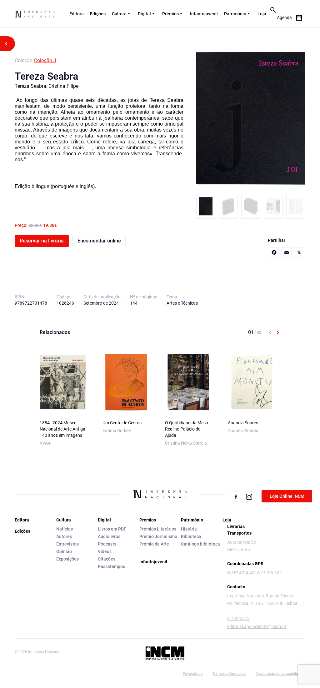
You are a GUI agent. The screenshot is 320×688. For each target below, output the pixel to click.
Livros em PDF (112, 528)
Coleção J (45, 60)
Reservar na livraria (42, 241)
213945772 (238, 618)
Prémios (170, 13)
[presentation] (270, 332)
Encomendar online (99, 241)
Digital (144, 13)
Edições (98, 13)
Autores (64, 536)
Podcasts (107, 543)
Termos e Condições (229, 673)
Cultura (119, 13)
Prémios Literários (157, 528)
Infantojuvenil (204, 13)
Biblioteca (191, 536)
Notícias (64, 528)
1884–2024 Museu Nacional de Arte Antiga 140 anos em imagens (62, 429)
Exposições (67, 558)
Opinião (64, 551)
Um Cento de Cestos (122, 422)
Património (235, 13)
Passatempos (111, 566)
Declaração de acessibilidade (280, 673)
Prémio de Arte (154, 543)
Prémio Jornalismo (158, 536)
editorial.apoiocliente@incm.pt (256, 626)
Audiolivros (109, 536)
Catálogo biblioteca (200, 543)
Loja (262, 13)
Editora (76, 13)
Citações (106, 558)
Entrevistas (67, 543)
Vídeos (105, 551)
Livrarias (236, 526)
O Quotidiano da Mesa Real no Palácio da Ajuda (186, 429)
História (189, 528)
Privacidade (192, 673)
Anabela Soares (243, 422)
